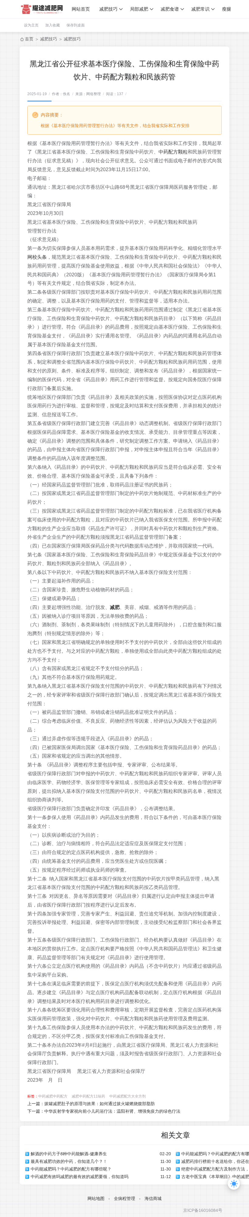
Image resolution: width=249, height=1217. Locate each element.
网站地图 (95, 1198)
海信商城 (153, 1198)
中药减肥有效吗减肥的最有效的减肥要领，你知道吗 (79, 1176)
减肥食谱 (170, 9)
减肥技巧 (108, 9)
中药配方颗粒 (173, 151)
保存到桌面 (76, 25)
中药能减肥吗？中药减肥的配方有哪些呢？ (71, 1169)
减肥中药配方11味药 (88, 1096)
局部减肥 (139, 9)
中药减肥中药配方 (52, 1096)
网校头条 (37, 257)
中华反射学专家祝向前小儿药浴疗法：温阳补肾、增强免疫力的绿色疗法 (112, 1111)
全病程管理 (124, 1198)
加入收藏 (52, 25)
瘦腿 (226, 9)
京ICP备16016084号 (202, 1210)
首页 (29, 38)
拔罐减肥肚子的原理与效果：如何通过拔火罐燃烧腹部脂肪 (99, 1103)
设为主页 (31, 25)
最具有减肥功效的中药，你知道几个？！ (69, 1161)
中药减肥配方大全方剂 (127, 1096)
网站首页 (81, 9)
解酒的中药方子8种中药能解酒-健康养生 (69, 1153)
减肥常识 (200, 9)
